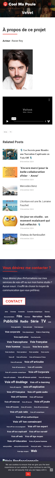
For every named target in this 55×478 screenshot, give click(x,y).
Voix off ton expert (38, 426)
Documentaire (9, 317)
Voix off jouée (42, 401)
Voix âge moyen (23, 451)
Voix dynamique (28, 332)
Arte (6, 312)
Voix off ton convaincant (27, 421)
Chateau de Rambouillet (32, 234)
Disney (47, 312)
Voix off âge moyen (34, 436)
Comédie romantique (34, 312)
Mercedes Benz (28, 186)
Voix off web (17, 436)
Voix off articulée (34, 361)
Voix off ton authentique (27, 417)
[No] (51, 469)
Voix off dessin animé (27, 377)
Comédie (21, 312)
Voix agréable (16, 327)
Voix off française (16, 392)
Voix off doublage (16, 382)
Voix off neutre (26, 407)
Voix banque (38, 327)
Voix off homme (19, 397)
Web (34, 451)
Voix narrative (34, 352)
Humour (27, 317)
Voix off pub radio (19, 412)
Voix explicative (21, 337)
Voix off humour (36, 397)
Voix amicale (27, 327)
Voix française (38, 341)
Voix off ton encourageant (16, 427)
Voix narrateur (22, 352)
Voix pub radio (36, 446)
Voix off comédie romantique (15, 372)
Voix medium (9, 352)
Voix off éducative (17, 441)
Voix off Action (22, 357)
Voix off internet (12, 402)
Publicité (10, 321)
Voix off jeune (27, 402)
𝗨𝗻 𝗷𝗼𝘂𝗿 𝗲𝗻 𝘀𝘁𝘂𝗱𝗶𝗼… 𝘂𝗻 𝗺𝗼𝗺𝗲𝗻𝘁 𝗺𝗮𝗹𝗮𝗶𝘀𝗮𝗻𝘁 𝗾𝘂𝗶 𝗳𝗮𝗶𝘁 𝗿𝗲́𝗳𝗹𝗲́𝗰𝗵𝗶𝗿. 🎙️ (35, 220)
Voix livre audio (40, 346)
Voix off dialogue (45, 377)
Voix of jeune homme (38, 441)
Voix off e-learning (40, 382)
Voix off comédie (35, 367)
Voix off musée (12, 407)
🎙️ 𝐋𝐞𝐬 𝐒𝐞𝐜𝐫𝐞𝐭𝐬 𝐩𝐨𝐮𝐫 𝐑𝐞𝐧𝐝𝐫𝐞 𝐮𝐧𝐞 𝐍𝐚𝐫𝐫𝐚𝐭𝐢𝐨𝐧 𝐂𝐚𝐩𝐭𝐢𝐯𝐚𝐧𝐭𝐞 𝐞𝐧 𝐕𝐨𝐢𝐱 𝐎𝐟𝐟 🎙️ (34, 154)
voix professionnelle (21, 446)
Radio (24, 321)
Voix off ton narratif (38, 431)
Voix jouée (26, 347)
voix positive (7, 446)
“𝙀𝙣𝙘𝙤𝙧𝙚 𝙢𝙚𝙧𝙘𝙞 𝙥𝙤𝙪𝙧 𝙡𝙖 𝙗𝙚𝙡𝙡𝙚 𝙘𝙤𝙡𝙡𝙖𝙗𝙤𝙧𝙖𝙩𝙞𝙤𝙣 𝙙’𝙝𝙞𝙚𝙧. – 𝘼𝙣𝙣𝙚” (34, 172)
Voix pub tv (47, 446)
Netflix (47, 316)
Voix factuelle (36, 337)
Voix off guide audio (38, 392)
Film (19, 316)
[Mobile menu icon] (49, 4)
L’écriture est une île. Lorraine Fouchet (35, 203)
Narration (37, 316)
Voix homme (13, 346)
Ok (28, 474)
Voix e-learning (42, 332)
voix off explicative (33, 386)
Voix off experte (15, 387)
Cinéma (13, 312)
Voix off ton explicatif (17, 431)
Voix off (11, 357)
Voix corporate (12, 332)
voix (49, 322)
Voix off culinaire (10, 377)
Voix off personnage (41, 407)
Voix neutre (45, 352)
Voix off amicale (16, 362)
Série (5, 132)
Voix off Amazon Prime (37, 357)
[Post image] (10, 154)
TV (11, 132)
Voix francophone (17, 342)
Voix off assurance (18, 367)
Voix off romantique (37, 412)
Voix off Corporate (38, 372)
